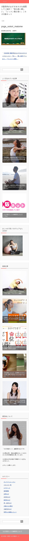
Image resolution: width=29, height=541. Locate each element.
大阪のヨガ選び (8, 506)
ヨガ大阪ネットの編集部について (13, 214)
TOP (3, 21)
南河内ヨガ (7, 500)
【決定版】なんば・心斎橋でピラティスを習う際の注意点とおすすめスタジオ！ (14, 374)
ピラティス (7, 488)
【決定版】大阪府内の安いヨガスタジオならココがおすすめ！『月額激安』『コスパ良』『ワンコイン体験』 (14, 130)
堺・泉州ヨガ (7, 503)
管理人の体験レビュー (10, 512)
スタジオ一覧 (7, 485)
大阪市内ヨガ (7, 509)
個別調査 (6, 491)
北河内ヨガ (7, 497)
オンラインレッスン (9, 482)
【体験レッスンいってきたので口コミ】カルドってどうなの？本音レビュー (14, 319)
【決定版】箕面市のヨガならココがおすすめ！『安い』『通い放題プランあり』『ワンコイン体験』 (14, 402)
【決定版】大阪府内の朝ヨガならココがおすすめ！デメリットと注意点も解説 (14, 159)
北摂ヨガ (6, 494)
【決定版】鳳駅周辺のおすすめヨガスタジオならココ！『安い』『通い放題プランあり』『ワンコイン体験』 (14, 56)
